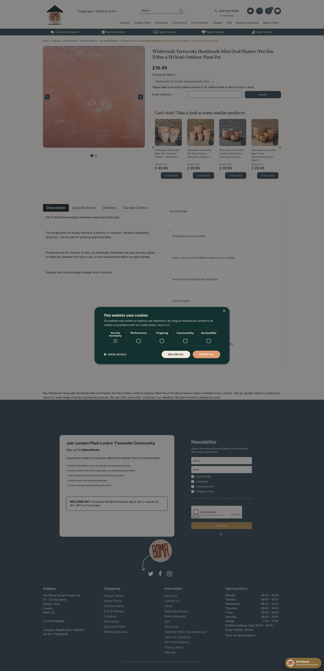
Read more (163, 325)
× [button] (224, 311)
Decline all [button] (176, 354)
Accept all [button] (206, 354)
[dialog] (162, 335)
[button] (115, 354)
